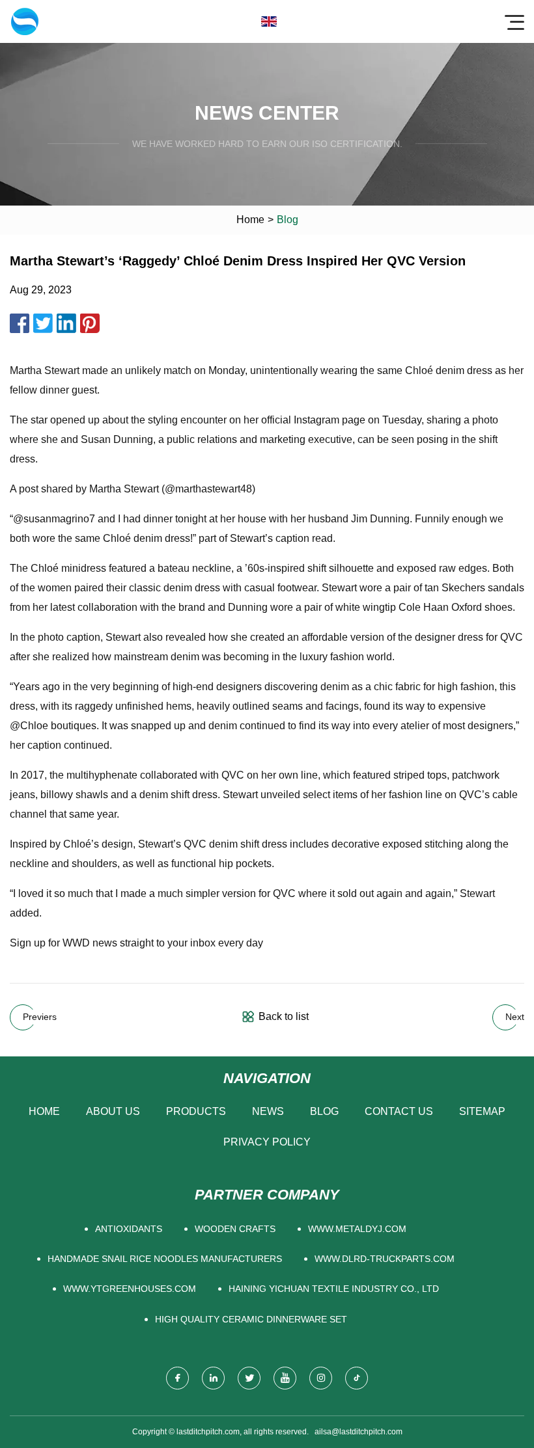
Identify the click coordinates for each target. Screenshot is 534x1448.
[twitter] (249, 1378)
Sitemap (482, 1111)
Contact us (399, 1111)
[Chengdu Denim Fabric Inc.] (25, 21)
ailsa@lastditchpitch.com (358, 1431)
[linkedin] (213, 1378)
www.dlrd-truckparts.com (385, 1259)
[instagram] (320, 1378)
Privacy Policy (267, 1141)
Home (250, 219)
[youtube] (285, 1378)
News (268, 1111)
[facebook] (177, 1378)
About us (113, 1111)
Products (196, 1111)
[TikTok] (356, 1378)
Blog (324, 1111)
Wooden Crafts (235, 1229)
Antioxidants (128, 1229)
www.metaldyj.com (357, 1229)
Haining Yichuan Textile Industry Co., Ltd (334, 1288)
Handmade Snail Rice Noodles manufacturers (165, 1259)
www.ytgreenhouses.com (129, 1288)
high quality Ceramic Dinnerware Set (251, 1319)
